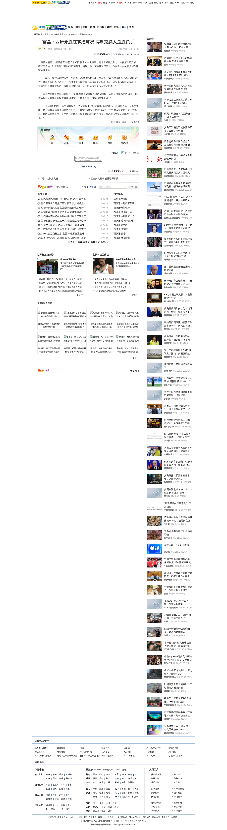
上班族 (127, 748)
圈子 (95, 803)
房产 (135, 2)
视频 (151, 2)
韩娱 (124, 778)
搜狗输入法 (156, 774)
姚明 (61, 778)
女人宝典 (178, 807)
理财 (101, 778)
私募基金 (106, 752)
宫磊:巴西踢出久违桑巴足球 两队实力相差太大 (62, 203)
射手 (124, 27)
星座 (108, 789)
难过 (95, 143)
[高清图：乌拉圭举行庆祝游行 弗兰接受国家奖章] (101, 339)
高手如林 (128, 752)
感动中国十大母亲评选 (67, 756)
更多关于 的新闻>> (88, 242)
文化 (117, 793)
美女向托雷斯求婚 (68, 259)
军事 (95, 774)
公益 (101, 774)
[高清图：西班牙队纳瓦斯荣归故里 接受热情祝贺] (127, 314)
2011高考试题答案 (43, 756)
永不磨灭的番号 (42, 748)
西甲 (61, 795)
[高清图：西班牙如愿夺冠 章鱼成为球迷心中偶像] (49, 339)
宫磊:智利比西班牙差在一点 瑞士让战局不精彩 (62, 220)
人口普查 (172, 752)
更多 (135, 153)
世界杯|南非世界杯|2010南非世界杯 (50, 34)
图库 (77, 27)
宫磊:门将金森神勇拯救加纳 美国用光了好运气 (62, 216)
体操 (63, 805)
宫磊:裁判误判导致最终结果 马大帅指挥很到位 (62, 212)
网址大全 (155, 797)
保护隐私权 (122, 817)
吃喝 (108, 793)
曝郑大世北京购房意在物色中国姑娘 (110, 287)
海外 (68, 795)
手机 (101, 797)
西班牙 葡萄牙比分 (123, 238)
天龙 (88, 807)
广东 (114, 803)
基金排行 (178, 774)
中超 (48, 785)
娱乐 (113, 2)
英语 (137, 789)
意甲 (55, 795)
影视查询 (155, 778)
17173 (117, 770)
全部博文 (175, 817)
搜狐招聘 (83, 817)
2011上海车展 (85, 752)
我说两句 (185, 2)
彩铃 (110, 807)
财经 (121, 2)
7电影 (81, 748)
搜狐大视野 (173, 748)
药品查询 (178, 778)
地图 (104, 811)
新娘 (101, 789)
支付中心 (73, 817)
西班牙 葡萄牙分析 (123, 212)
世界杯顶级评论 (45, 254)
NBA (48, 774)
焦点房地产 (108, 770)
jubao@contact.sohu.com (124, 824)
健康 (101, 793)
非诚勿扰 (150, 752)
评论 (85, 27)
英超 (48, 795)
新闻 (100, 2)
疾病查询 (155, 793)
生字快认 (155, 811)
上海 (108, 803)
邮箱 (102, 803)
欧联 (63, 799)
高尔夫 (54, 809)
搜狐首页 (93, 2)
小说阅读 (178, 811)
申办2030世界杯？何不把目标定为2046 (112, 283)
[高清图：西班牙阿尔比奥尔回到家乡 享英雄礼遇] (101, 314)
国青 (61, 789)
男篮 (55, 778)
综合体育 (39, 805)
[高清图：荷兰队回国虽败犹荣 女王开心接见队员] (127, 339)
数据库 (100, 27)
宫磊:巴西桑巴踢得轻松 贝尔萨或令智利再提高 (62, 199)
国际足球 (39, 795)
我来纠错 (135, 122)
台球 (70, 805)
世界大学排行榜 (175, 756)
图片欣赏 (178, 793)
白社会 (127, 153)
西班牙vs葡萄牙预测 (124, 203)
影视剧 (131, 782)
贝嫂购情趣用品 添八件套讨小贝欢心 (111, 279)
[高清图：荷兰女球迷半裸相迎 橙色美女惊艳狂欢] (75, 339)
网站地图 (156, 817)
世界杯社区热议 (101, 254)
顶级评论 (72, 34)
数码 (95, 797)
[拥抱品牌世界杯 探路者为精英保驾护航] (49, 314)
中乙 (70, 785)
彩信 (116, 807)
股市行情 (155, 789)
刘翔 (61, 809)
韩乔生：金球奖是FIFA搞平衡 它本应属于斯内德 (60, 287)
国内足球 (39, 785)
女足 (68, 789)
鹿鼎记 (96, 807)
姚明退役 (61, 752)
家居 (140, 2)
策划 (92, 27)
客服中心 (102, 817)
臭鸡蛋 (124, 143)
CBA (48, 778)
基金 (108, 778)
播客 (156, 2)
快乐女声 (106, 748)
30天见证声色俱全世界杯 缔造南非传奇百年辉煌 (60, 291)
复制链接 (120, 54)
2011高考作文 (130, 756)
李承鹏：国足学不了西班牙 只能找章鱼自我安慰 (60, 279)
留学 (130, 789)
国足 (48, 789)
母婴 (95, 789)
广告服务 (92, 817)
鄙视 (110, 143)
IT (125, 2)
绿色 (137, 793)
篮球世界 (39, 774)
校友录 (135, 797)
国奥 (55, 789)
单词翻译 (178, 797)
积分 (116, 27)
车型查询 (178, 803)
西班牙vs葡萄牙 (122, 207)
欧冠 (57, 799)
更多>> (136, 358)
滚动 (68, 809)
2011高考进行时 (153, 748)
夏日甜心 (61, 748)
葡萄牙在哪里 (120, 199)
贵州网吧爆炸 (108, 756)
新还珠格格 (40, 752)
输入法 (96, 811)
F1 (47, 809)
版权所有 (142, 821)
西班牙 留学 (120, 233)
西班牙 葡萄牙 (121, 229)
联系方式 (112, 817)
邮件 (167, 2)
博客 (172, 2)
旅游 (88, 793)
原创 (130, 793)
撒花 (81, 143)
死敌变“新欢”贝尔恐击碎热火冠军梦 (110, 291)
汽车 (129, 2)
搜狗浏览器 (156, 803)
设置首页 (52, 817)
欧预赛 (49, 799)
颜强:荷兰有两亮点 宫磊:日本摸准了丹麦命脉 (61, 225)
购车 (95, 782)
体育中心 (39, 769)
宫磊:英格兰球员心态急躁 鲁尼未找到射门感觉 (62, 238)
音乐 (130, 778)
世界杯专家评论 (85, 34)
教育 (117, 789)
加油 (66, 143)
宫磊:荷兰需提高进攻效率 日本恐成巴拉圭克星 (62, 229)
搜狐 (88, 769)
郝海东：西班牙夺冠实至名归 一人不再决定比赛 (60, 283)
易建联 (69, 778)
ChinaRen (97, 770)
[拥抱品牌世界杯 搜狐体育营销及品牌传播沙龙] (75, 314)
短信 (104, 807)
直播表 (69, 774)
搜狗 (192, 2)
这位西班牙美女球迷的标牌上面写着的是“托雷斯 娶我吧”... (72, 266)
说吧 (110, 811)
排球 (57, 805)
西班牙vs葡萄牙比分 (124, 216)
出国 (124, 789)
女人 (145, 2)
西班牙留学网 (120, 225)
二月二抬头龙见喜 (49, 178)
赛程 (109, 27)
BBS (177, 2)
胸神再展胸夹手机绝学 (126, 259)
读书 (124, 793)
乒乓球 (49, 805)
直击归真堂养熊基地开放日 (104, 178)
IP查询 (177, 782)
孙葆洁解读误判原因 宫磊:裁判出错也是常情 (61, 207)
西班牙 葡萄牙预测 (123, 220)
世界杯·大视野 (45, 303)
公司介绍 (146, 817)
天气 (95, 793)
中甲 (63, 785)
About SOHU (135, 817)
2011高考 (150, 756)
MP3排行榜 (179, 789)
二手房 (109, 782)
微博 (161, 2)
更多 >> (80, 295)
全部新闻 (166, 817)
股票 (95, 778)
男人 (108, 797)
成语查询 (155, 782)
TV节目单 (155, 807)
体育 (105, 2)
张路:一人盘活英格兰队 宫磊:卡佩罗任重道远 (61, 233)
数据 (70, 799)
